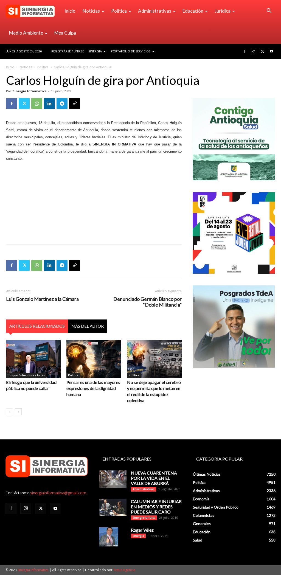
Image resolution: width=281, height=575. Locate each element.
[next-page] (18, 411)
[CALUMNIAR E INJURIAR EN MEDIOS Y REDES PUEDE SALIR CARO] (113, 507)
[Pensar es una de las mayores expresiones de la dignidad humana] (93, 359)
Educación (192, 11)
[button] (269, 11)
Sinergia (95, 51)
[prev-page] (9, 411)
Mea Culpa (65, 33)
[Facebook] (244, 51)
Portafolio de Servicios (130, 51)
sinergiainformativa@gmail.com (58, 492)
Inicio (69, 11)
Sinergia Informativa (30, 91)
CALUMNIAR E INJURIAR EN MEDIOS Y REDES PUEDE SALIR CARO (156, 506)
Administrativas (154, 11)
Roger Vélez (142, 529)
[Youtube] (271, 51)
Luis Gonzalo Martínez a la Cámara (42, 299)
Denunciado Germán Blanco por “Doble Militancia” (147, 302)
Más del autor (87, 326)
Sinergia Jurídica (144, 518)
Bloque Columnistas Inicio (26, 375)
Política (119, 11)
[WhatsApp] (36, 103)
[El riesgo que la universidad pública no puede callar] (33, 359)
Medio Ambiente (26, 33)
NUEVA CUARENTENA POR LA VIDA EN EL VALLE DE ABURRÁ (154, 478)
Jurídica (223, 11)
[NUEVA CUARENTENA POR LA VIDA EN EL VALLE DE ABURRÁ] (113, 479)
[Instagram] (253, 51)
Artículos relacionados (37, 326)
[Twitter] (262, 51)
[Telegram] (62, 103)
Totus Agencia (124, 570)
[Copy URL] (74, 103)
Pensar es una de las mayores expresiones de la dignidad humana (93, 388)
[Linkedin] (49, 103)
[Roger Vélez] (108, 536)
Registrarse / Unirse (67, 51)
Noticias (91, 11)
